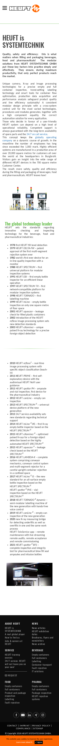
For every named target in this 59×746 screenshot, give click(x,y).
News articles (39, 628)
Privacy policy (41, 726)
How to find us (12, 637)
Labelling (36, 661)
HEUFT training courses (12, 656)
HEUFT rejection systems (40, 698)
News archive (38, 644)
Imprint (25, 726)
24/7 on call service (36, 134)
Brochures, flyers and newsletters (43, 639)
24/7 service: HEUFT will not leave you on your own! (15, 664)
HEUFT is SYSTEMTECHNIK (13, 629)
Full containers (39, 658)
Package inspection (41, 692)
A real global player (15, 634)
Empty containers (40, 654)
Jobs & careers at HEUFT (13, 642)
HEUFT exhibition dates (40, 633)
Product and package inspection (15, 694)
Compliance (23, 729)
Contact (12, 726)
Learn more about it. (24, 742)
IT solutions (38, 671)
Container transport (42, 664)
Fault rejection (39, 668)
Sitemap (38, 729)
